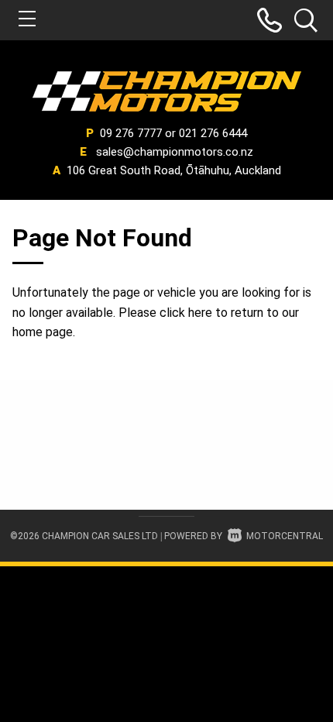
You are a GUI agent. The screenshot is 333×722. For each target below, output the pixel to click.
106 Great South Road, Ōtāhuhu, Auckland (174, 170)
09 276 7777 (131, 133)
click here (186, 312)
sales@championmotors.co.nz (174, 152)
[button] (269, 20)
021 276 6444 (213, 133)
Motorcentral (284, 536)
